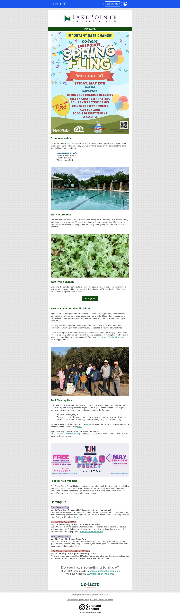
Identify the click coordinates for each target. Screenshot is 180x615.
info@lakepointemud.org (68, 434)
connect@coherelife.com (112, 337)
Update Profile (83, 600)
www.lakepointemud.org (91, 531)
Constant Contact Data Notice (101, 600)
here (79, 426)
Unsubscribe (72, 600)
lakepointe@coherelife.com (104, 571)
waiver (88, 424)
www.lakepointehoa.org (100, 573)
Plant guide (90, 298)
